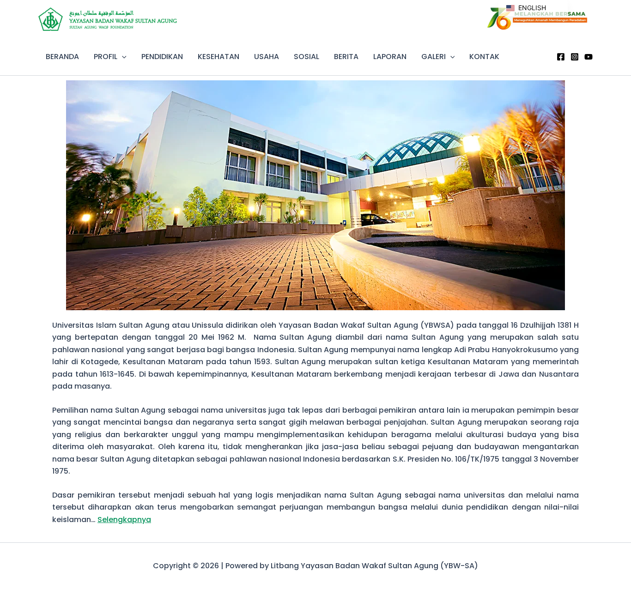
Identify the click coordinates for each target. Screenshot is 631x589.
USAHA (266, 56)
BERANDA (62, 56)
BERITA (346, 56)
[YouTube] (588, 57)
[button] (122, 56)
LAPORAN (390, 56)
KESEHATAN (218, 56)
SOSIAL (306, 56)
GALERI (433, 56)
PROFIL (105, 56)
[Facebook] (561, 57)
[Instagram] (574, 57)
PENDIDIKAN (162, 56)
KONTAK (484, 56)
